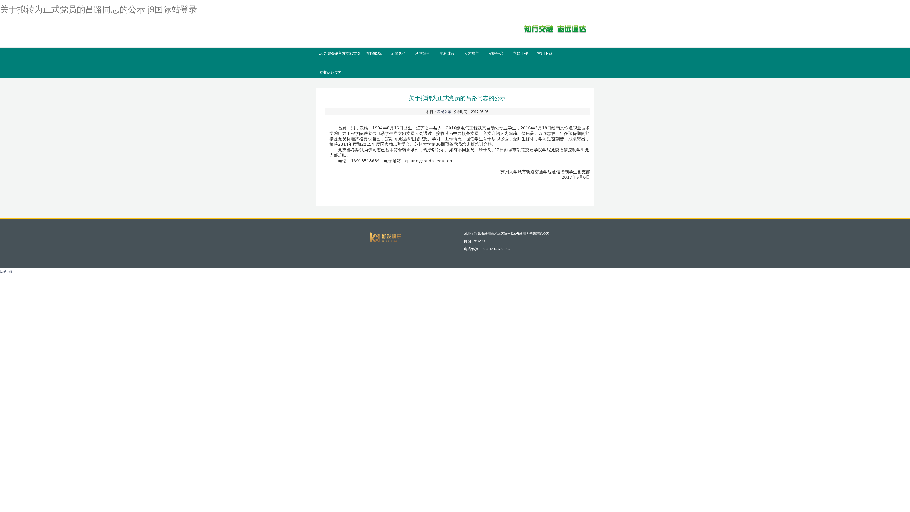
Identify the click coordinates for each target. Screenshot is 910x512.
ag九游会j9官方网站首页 (340, 53)
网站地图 (6, 272)
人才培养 (471, 53)
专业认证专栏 (330, 72)
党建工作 (520, 53)
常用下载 (544, 53)
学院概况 (374, 53)
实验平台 (496, 53)
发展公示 (444, 112)
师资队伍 (398, 53)
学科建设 (447, 53)
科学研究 (422, 53)
